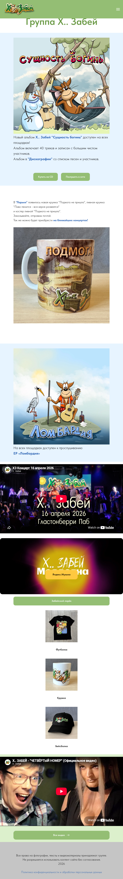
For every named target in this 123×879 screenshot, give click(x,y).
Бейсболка (61, 746)
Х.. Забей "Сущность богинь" (59, 137)
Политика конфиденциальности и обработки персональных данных (61, 872)
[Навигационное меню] (118, 9)
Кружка (61, 697)
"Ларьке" (21, 202)
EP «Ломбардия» (26, 453)
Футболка (61, 649)
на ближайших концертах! (70, 220)
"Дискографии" (40, 159)
